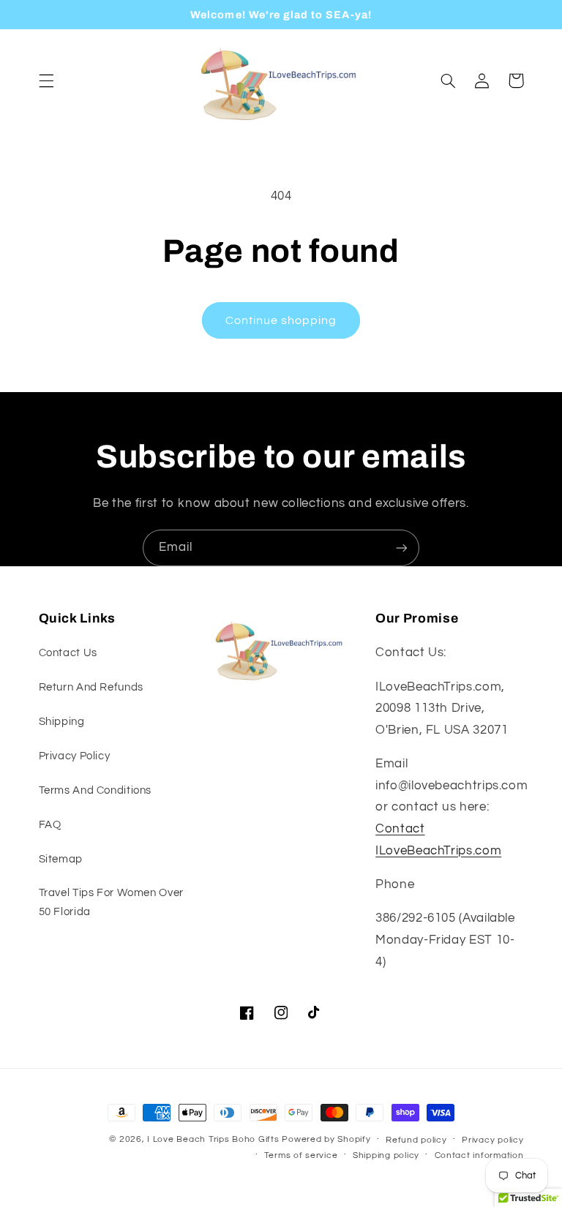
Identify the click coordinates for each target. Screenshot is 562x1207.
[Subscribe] (402, 547)
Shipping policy (386, 1155)
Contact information (479, 1155)
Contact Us (68, 652)
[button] (46, 80)
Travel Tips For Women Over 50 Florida (111, 902)
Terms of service (301, 1155)
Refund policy (416, 1140)
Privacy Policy (74, 756)
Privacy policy (492, 1140)
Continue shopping (281, 320)
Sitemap (61, 859)
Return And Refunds (91, 687)
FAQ (50, 824)
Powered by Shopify (326, 1139)
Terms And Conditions (95, 790)
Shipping (62, 721)
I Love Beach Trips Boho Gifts (213, 1139)
